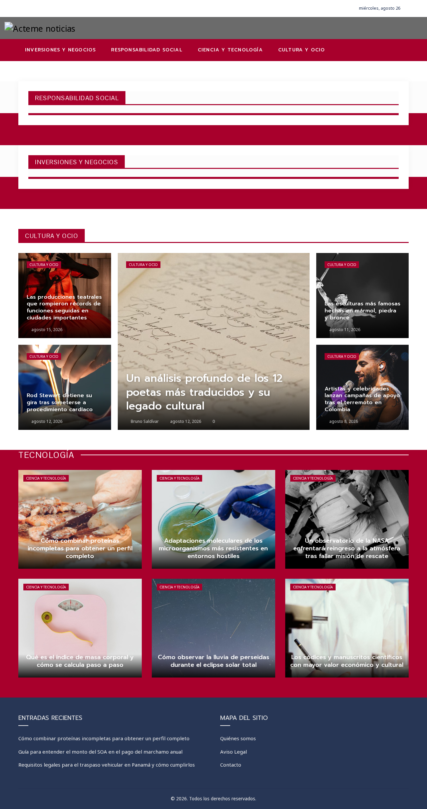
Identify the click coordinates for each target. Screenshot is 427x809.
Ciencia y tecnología (46, 478)
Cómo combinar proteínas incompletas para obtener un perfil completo (103, 738)
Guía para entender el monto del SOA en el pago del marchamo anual (100, 751)
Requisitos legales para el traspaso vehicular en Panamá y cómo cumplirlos (106, 764)
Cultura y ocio (43, 264)
